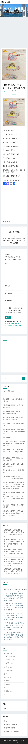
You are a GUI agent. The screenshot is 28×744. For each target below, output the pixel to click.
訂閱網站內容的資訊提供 (11, 724)
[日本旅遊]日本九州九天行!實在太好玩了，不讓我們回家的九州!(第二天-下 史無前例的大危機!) (14, 532)
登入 (5, 721)
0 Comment (14, 92)
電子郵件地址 (9, 293)
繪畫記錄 (7, 221)
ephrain (20, 91)
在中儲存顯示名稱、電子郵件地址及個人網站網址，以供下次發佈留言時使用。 (14, 310)
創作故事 (6, 653)
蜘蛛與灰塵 (9, 663)
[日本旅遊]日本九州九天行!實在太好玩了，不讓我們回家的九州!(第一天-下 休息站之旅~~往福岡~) (14, 561)
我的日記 (6, 670)
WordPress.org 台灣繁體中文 (12, 731)
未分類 (6, 684)
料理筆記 (6, 677)
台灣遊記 (6, 667)
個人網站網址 (8, 300)
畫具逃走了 (9, 659)
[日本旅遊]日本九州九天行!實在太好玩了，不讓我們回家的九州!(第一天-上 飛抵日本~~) (14, 571)
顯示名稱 (8, 286)
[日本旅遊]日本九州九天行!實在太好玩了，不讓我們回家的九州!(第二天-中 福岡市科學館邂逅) (14, 542)
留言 (6, 263)
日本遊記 (6, 681)
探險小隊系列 (9, 656)
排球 (5, 674)
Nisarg (16, 742)
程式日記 (6, 687)
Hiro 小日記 (5, 2)
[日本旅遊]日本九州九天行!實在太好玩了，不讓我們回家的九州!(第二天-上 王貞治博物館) (14, 551)
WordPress (22, 740)
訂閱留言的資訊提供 (9, 728)
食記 (5, 694)
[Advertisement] (14, 33)
